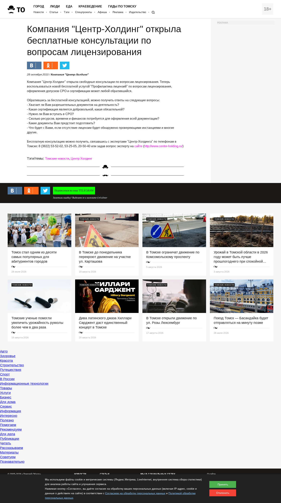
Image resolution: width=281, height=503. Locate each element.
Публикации (9, 439)
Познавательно (12, 462)
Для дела (7, 434)
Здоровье (7, 356)
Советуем (7, 457)
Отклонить (222, 492)
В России (7, 379)
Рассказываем (11, 448)
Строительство (12, 365)
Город (38, 6)
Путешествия (10, 370)
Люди (55, 6)
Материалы (9, 452)
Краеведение (90, 6)
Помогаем (8, 425)
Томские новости (57, 158)
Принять (223, 484)
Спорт (5, 374)
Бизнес (5, 397)
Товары (6, 388)
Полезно (7, 420)
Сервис (6, 406)
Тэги (66, 12)
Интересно (8, 416)
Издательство (137, 12)
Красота (6, 361)
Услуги (5, 393)
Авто (4, 351)
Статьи (54, 12)
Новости (38, 12)
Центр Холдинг (81, 158)
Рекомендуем (11, 429)
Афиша (102, 12)
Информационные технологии (24, 383)
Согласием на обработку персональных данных (135, 493)
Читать (5, 443)
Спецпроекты (83, 12)
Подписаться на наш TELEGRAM (73, 190)
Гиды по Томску (122, 6)
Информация (10, 411)
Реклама (118, 12)
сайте (138, 146)
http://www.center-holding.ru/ (163, 146)
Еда (69, 6)
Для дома (7, 402)
